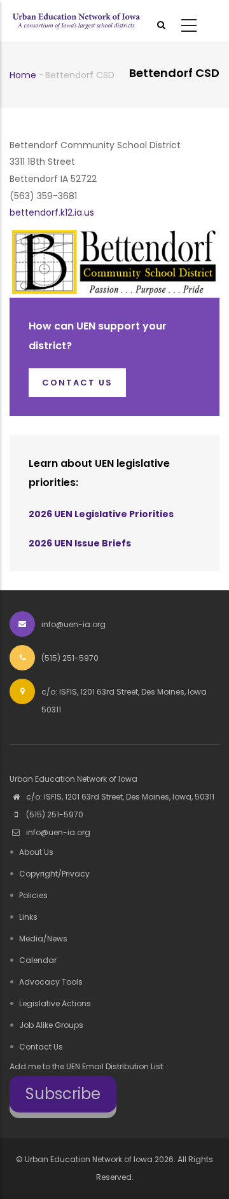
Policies (33, 895)
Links (28, 916)
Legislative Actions (55, 1003)
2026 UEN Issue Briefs (80, 543)
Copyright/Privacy (54, 873)
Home (23, 75)
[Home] (76, 21)
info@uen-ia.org (57, 832)
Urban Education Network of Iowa (89, 1159)
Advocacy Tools (51, 981)
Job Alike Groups (51, 1025)
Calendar (38, 960)
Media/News (43, 938)
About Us (36, 852)
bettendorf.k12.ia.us (52, 212)
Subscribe (63, 1093)
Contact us (77, 383)
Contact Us (41, 1046)
